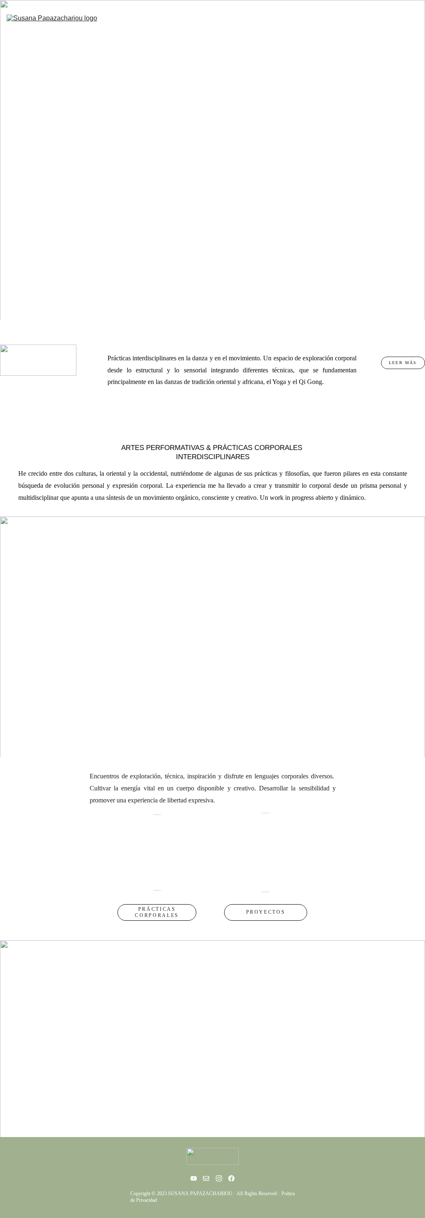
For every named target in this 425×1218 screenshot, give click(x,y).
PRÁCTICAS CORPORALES (156, 912)
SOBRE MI (348, 25)
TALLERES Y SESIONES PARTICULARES (210, 1023)
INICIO (208, 25)
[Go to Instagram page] (219, 1178)
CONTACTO (399, 25)
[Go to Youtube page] (194, 1178)
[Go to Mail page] (206, 1178)
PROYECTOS (266, 912)
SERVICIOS (254, 25)
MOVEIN (302, 25)
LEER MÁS (403, 362)
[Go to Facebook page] (231, 1178)
